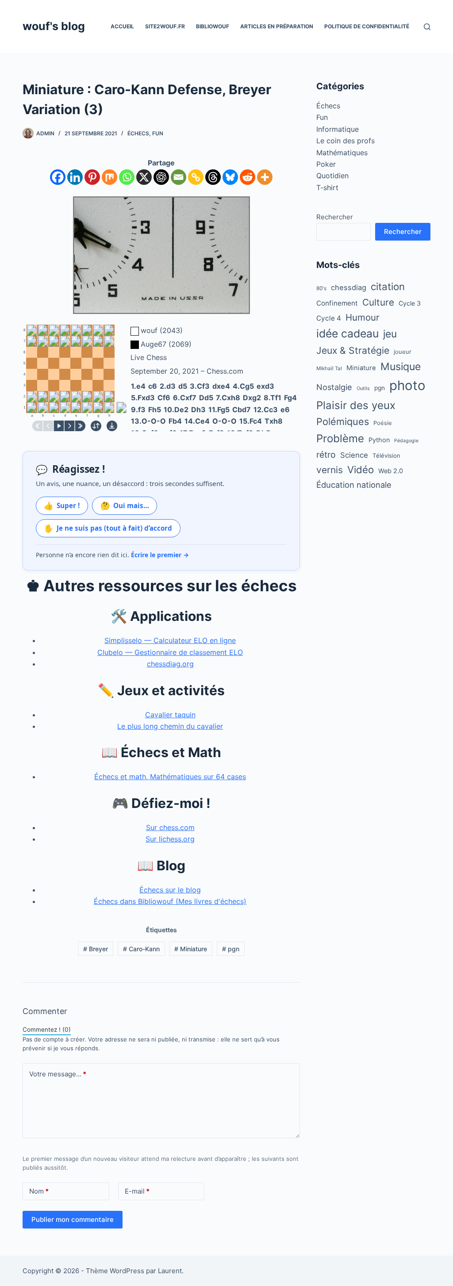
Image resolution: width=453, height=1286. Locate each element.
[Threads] (213, 177)
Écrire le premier (160, 555)
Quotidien (332, 175)
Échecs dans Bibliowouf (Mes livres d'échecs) (170, 901)
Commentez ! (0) (47, 1029)
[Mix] (109, 177)
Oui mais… (124, 505)
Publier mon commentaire (72, 1219)
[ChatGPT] (161, 177)
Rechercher (334, 217)
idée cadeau (347, 333)
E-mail (137, 1191)
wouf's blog (54, 26)
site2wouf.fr (165, 26)
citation (388, 286)
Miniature (190, 949)
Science (354, 455)
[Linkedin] (75, 177)
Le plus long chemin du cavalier (170, 726)
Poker (326, 164)
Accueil (122, 26)
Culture (378, 302)
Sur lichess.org (170, 838)
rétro (326, 454)
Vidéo (360, 469)
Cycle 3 (410, 303)
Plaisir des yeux (355, 405)
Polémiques (342, 421)
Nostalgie (334, 387)
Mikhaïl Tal (329, 368)
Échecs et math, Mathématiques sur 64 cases (170, 776)
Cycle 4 (328, 318)
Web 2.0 (390, 471)
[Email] (178, 177)
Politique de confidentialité (366, 26)
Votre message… (57, 1074)
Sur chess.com (170, 827)
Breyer (95, 949)
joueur (402, 351)
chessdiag (348, 287)
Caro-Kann (141, 949)
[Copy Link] (195, 177)
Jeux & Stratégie (352, 350)
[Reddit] (247, 177)
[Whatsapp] (126, 177)
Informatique (337, 129)
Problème (340, 438)
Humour (363, 317)
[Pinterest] (92, 177)
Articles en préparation (276, 26)
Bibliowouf (212, 26)
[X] (144, 177)
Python (379, 440)
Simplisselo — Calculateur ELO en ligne (170, 640)
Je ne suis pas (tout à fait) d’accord (108, 528)
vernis (329, 469)
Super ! (62, 505)
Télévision (386, 455)
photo (407, 385)
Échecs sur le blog (170, 889)
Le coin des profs (345, 140)
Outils (363, 388)
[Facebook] (57, 177)
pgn (230, 949)
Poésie (382, 422)
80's (321, 288)
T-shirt (327, 187)
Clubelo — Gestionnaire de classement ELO (170, 652)
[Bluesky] (230, 177)
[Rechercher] (427, 26)
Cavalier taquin (170, 714)
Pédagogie (406, 441)
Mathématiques (342, 152)
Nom (39, 1191)
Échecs (138, 133)
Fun (157, 133)
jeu (390, 334)
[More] (265, 177)
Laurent (170, 1271)
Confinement (337, 303)
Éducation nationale (354, 485)
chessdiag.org (170, 663)
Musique (400, 366)
